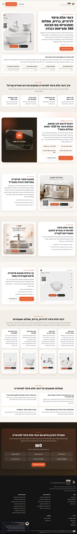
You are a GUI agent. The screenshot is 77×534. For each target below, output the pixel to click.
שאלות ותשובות (72, 518)
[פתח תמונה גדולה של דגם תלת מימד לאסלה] (29, 361)
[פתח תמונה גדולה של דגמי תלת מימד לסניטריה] (18, 32)
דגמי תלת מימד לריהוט (45, 497)
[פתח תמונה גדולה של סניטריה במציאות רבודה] (57, 192)
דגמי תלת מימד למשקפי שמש (43, 506)
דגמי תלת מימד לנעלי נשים (44, 501)
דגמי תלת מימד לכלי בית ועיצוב (18, 501)
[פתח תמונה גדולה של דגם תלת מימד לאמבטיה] (10, 361)
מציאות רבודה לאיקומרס (20, 510)
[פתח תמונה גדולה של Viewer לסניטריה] (57, 286)
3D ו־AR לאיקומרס (71, 499)
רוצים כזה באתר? (51, 158)
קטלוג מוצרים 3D (71, 501)
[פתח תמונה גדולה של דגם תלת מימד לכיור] (67, 361)
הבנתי (3, 531)
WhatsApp (21, 4)
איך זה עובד (72, 504)
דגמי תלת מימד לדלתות (45, 508)
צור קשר (73, 522)
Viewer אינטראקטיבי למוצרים (18, 512)
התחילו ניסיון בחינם (11, 4)
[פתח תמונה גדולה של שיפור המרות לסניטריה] (18, 239)
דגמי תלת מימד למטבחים (19, 506)
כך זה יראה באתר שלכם (65, 158)
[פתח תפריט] (3, 4)
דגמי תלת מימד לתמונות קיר (19, 508)
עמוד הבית (73, 497)
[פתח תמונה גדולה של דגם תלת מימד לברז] (48, 361)
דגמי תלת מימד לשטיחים (19, 504)
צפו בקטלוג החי (13, 299)
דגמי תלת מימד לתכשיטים (19, 497)
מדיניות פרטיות (42, 532)
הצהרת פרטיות (47, 518)
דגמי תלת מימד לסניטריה (19, 499)
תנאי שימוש (47, 520)
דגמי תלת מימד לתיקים (45, 504)
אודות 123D (72, 520)
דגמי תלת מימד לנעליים (45, 499)
